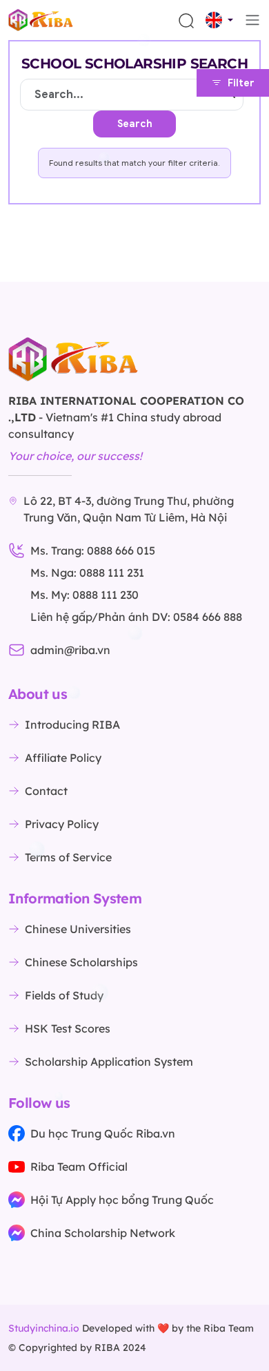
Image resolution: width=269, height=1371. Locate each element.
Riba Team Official (79, 1166)
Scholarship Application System (109, 1061)
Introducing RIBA (72, 724)
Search (134, 124)
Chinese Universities (78, 929)
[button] (219, 20)
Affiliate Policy (63, 758)
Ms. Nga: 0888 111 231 (87, 572)
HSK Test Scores (67, 1028)
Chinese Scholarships (81, 962)
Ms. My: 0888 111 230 (84, 595)
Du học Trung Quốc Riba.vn (102, 1133)
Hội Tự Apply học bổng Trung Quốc (122, 1200)
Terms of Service (68, 857)
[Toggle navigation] (252, 20)
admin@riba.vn (70, 650)
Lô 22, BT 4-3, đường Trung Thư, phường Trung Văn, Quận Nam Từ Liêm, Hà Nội (128, 509)
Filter (241, 83)
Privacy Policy (62, 824)
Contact (46, 791)
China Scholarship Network (102, 1233)
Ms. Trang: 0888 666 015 (92, 550)
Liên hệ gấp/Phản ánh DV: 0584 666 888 (136, 617)
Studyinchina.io (43, 1328)
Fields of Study (64, 995)
